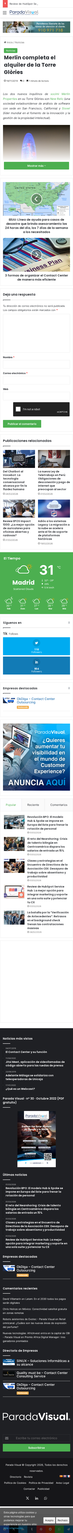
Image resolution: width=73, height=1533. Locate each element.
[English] (64, 1476)
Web (5, 389)
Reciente (33, 805)
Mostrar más (35, 165)
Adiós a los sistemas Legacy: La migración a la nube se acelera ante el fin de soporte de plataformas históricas (54, 530)
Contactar (29, 1488)
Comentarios (58, 805)
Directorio (15, 1476)
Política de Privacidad (41, 1482)
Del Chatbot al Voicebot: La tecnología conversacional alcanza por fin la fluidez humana (15, 480)
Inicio (9, 42)
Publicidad (43, 1488)
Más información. (14, 1528)
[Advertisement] (36, 981)
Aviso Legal (62, 1482)
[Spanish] (61, 1476)
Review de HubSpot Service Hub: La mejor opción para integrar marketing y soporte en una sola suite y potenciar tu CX (47, 894)
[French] (68, 1476)
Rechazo (63, 1520)
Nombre (8, 357)
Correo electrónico (15, 373)
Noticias (19, 42)
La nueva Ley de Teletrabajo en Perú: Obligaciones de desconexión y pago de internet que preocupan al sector (54, 480)
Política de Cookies (15, 1482)
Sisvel (66, 108)
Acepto (49, 1520)
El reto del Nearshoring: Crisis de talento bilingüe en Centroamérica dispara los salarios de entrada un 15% (47, 844)
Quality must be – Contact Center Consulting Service (42, 1374)
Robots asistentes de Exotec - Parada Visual (29, 1319)
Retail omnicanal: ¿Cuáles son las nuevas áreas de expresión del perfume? (34, 1323)
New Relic (56, 99)
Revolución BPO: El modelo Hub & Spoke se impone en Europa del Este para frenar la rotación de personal (47, 823)
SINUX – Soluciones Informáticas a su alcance (43, 1362)
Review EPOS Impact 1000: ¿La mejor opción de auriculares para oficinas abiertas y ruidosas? (18, 528)
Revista (28, 1476)
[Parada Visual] (24, 12)
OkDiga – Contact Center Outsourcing (36, 700)
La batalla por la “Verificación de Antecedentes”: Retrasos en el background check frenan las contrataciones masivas (48, 920)
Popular (11, 805)
